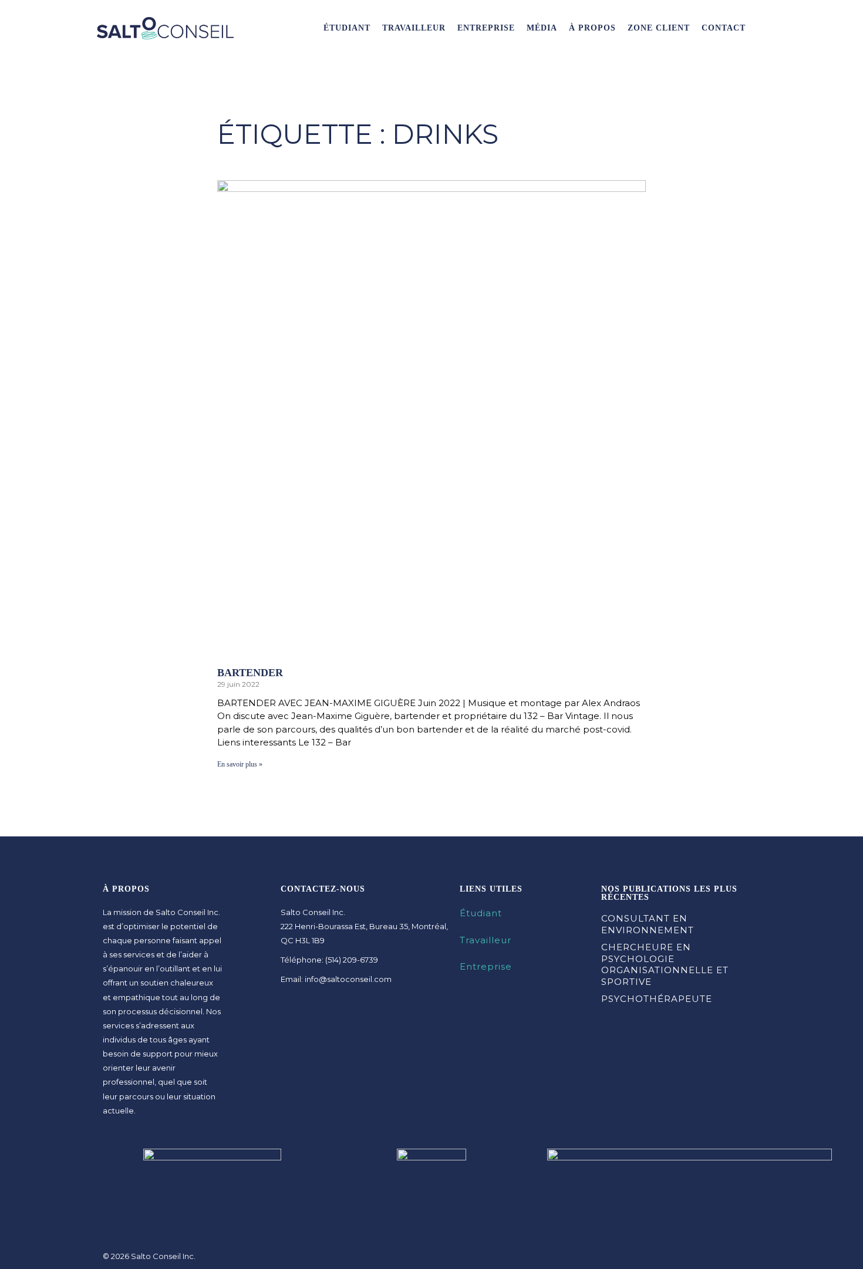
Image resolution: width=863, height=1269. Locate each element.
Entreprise (486, 27)
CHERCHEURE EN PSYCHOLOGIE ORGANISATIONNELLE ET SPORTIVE (665, 964)
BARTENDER (250, 673)
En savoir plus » (239, 764)
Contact (724, 27)
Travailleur (414, 27)
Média (542, 27)
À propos (592, 27)
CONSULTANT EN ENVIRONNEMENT (647, 924)
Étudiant (346, 27)
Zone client (659, 27)
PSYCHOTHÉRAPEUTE (656, 998)
